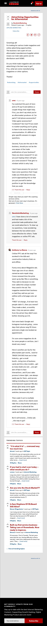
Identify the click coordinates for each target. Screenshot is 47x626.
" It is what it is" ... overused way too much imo (25, 447)
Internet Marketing (30, 472)
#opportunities (34, 82)
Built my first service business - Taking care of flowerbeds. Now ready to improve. (24, 527)
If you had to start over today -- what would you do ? (24, 468)
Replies (13, 463)
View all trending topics (15, 549)
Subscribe (16, 31)
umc (13, 216)
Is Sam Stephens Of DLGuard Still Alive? (23, 505)
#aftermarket (22, 82)
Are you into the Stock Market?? (25, 487)
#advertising (11, 82)
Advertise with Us (35, 10)
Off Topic (27, 451)
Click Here (19, 203)
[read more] (23, 460)
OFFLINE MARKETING (14, 28)
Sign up (39, 3)
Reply (37, 92)
